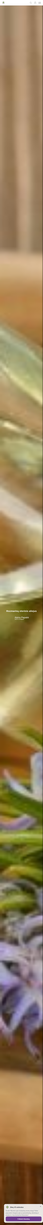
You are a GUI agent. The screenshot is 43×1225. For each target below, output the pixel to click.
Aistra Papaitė (22, 617)
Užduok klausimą (24, 1219)
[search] (31, 2)
